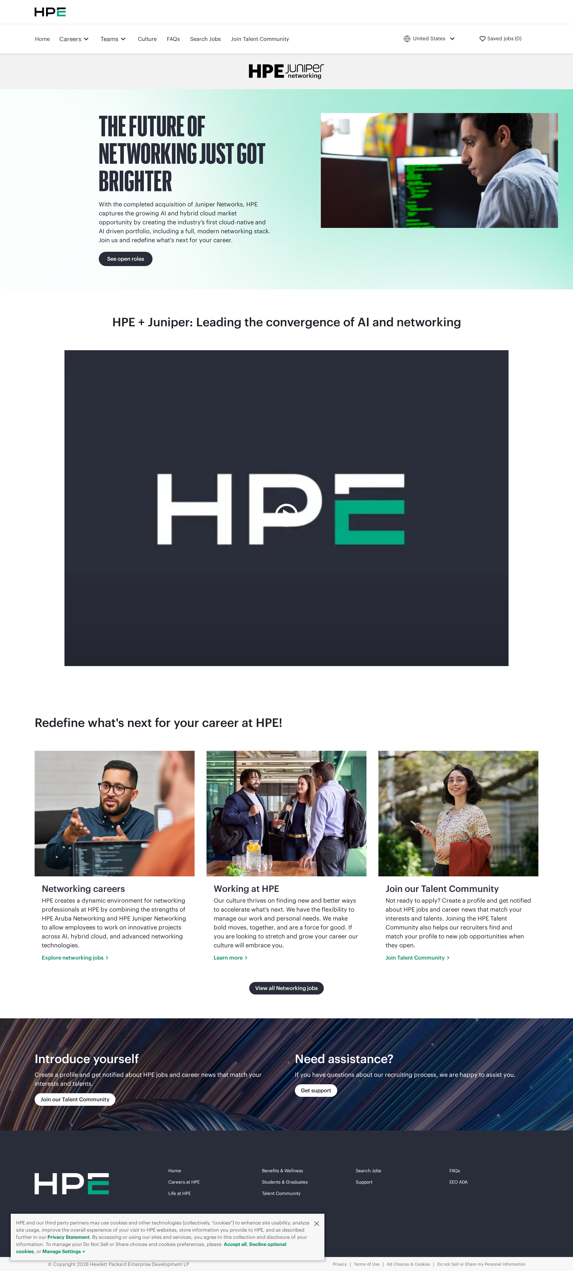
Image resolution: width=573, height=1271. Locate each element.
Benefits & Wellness (282, 1170)
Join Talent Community (260, 38)
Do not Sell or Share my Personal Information (481, 1264)
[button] (316, 1223)
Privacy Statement (68, 1237)
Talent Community (281, 1193)
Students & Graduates (285, 1182)
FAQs (173, 38)
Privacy (340, 1264)
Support (364, 1182)
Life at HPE (179, 1193)
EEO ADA (458, 1182)
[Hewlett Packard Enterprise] (50, 12)
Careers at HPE (184, 1182)
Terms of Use (367, 1264)
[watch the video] (286, 507)
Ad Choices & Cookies (408, 1264)
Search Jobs (205, 38)
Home (42, 38)
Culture (147, 38)
